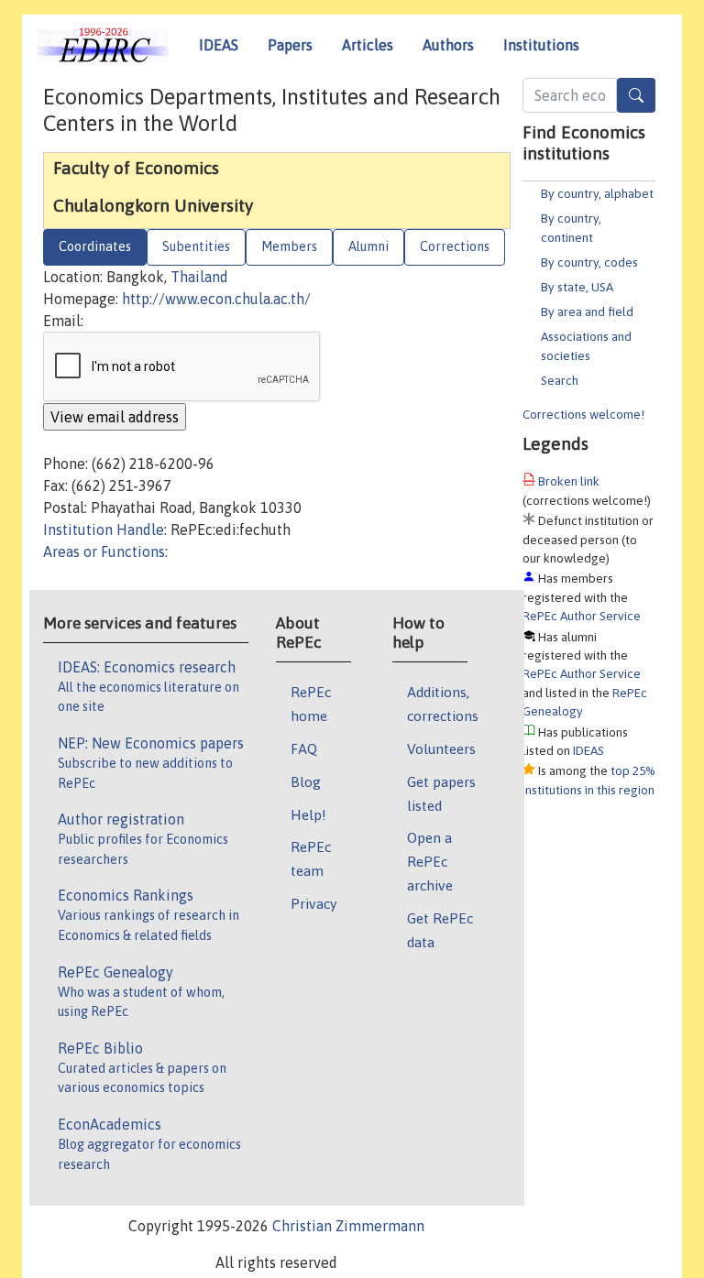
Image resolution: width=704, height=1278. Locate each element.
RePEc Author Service (581, 615)
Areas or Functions (104, 551)
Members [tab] (289, 246)
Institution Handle (103, 529)
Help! (308, 814)
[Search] (636, 95)
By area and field (587, 311)
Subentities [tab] (196, 246)
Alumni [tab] (368, 246)
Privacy (313, 903)
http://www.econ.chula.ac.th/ (216, 298)
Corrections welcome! (583, 414)
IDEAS (218, 45)
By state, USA (577, 286)
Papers (290, 45)
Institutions (541, 45)
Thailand (199, 276)
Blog (306, 781)
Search (559, 380)
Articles (367, 45)
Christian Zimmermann (348, 1226)
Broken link (569, 481)
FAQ (304, 748)
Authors (448, 45)
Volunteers (441, 748)
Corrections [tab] (455, 246)
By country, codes (589, 262)
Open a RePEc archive (430, 861)
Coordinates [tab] (95, 246)
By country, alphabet (597, 193)
